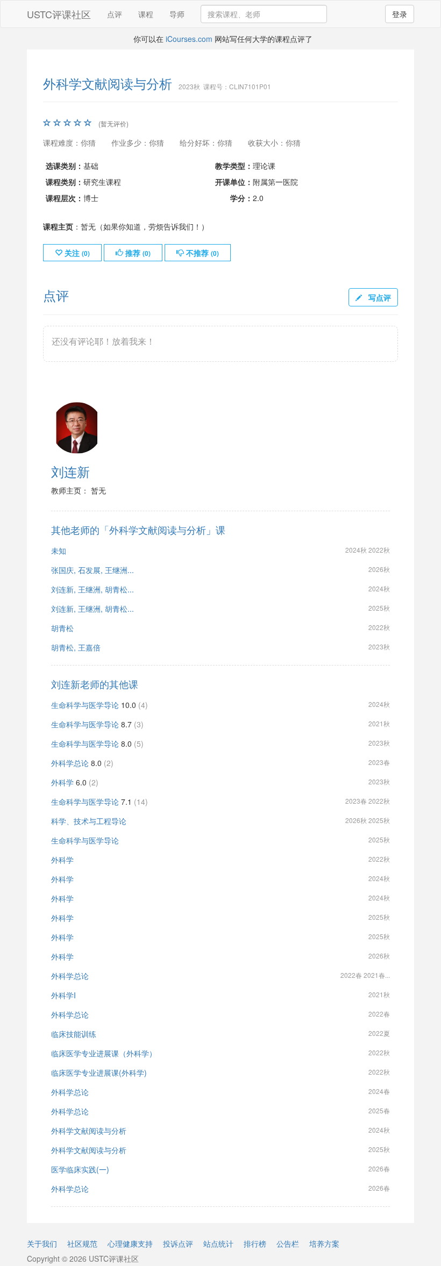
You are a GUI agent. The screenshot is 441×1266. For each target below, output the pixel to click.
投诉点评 (178, 1243)
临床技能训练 (73, 1033)
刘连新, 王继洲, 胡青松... (92, 589)
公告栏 (287, 1243)
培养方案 (324, 1243)
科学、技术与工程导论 (88, 821)
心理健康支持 (130, 1243)
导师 (176, 14)
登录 (399, 14)
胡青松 (62, 628)
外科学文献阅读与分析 (88, 1130)
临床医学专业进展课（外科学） (104, 1053)
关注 (76, 252)
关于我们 (42, 1243)
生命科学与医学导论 (85, 704)
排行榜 (255, 1243)
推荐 (137, 252)
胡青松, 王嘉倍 (76, 647)
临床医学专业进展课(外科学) (99, 1072)
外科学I (63, 995)
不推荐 (201, 252)
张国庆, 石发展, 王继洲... (92, 569)
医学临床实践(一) (80, 1169)
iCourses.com (189, 38)
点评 (114, 14)
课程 (145, 14)
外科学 (62, 782)
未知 (58, 550)
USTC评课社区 (59, 14)
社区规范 (82, 1243)
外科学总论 (70, 762)
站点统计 (218, 1243)
